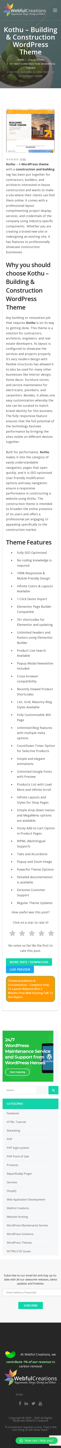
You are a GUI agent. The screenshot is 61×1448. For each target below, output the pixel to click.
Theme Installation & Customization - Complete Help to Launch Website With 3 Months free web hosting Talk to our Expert (30, 989)
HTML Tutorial (16, 1122)
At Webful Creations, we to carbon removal (31, 1360)
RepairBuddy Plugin (19, 1174)
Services (12, 1182)
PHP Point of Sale (18, 1156)
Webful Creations (18, 1208)
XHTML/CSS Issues (19, 1251)
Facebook (13, 1113)
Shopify (11, 1191)
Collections (35, 59)
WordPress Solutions (20, 1234)
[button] (37, 1440)
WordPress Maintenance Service (27, 1225)
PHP (9, 1139)
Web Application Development (26, 1199)
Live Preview (20, 969)
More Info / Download (29, 962)
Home (20, 59)
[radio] (11, 934)
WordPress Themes (19, 1242)
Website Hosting (17, 1217)
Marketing (13, 1130)
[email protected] (34, 1394)
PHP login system (18, 1148)
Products (12, 1165)
